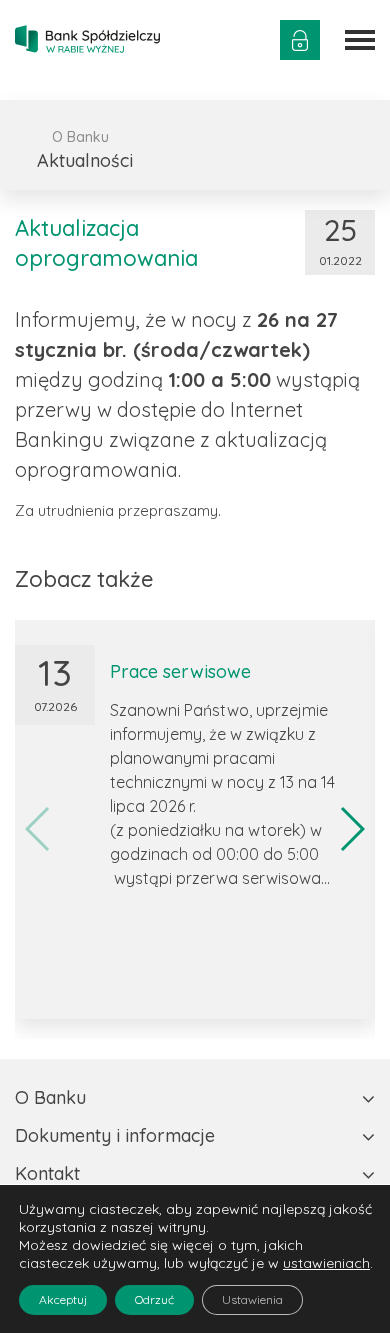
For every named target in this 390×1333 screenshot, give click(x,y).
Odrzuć (154, 1299)
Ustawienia (252, 1299)
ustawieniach (326, 1263)
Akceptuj (63, 1299)
